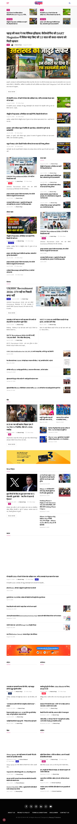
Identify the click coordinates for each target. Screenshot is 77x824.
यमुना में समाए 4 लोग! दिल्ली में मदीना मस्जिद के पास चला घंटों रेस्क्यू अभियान (28, 144)
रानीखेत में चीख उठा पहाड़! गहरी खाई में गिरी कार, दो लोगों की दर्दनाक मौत (20, 271)
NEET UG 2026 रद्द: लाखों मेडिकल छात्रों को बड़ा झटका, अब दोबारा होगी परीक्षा (54, 321)
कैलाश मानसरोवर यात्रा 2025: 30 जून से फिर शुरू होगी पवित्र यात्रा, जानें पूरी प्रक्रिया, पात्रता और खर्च (21, 713)
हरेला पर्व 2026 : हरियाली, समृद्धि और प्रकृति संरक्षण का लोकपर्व (21, 588)
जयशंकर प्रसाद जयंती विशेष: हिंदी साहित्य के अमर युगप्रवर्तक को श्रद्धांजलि (55, 788)
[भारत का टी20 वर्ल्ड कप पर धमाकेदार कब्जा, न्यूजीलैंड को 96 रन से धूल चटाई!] (63, 409)
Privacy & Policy (23, 812)
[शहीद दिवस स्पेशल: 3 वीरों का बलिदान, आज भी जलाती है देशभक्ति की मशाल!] (55, 743)
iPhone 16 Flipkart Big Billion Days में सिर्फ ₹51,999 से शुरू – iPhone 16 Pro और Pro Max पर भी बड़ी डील (48, 521)
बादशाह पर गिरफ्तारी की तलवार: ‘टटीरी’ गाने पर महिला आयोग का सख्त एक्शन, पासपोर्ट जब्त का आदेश (55, 705)
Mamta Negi (20, 717)
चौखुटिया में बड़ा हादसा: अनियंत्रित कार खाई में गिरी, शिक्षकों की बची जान (17, 23)
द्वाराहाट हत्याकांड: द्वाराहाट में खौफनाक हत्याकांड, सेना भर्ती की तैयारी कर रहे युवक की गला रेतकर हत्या (21, 195)
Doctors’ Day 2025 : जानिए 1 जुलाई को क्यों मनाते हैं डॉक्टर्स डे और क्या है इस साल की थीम (22, 788)
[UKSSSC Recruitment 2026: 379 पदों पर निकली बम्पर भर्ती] (22, 165)
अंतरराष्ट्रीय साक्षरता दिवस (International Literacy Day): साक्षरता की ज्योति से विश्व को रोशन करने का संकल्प (34, 616)
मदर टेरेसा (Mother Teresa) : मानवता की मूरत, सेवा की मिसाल (22, 634)
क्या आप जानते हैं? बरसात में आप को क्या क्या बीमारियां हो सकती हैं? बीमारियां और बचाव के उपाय (21, 779)
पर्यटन (10, 693)
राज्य (8, 10)
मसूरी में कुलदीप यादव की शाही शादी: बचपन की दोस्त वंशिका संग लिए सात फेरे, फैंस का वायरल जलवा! (46, 418)
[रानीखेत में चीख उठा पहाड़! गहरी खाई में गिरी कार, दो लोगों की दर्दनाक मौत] (66, 205)
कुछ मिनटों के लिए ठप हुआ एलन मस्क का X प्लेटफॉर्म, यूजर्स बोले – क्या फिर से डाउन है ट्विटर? (20, 496)
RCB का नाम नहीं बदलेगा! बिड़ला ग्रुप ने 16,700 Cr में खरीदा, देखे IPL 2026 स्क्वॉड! (20, 427)
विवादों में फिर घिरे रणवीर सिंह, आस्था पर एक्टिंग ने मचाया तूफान (54, 712)
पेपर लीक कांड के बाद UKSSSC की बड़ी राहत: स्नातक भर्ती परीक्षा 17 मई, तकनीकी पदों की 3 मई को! (30, 360)
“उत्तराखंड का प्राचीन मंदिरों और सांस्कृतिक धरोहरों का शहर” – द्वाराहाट (21, 705)
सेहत (17, 761)
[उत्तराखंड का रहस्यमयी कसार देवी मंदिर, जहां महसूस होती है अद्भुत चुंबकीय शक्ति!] (22, 675)
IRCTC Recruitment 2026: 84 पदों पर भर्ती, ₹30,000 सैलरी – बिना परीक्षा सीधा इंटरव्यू (21, 336)
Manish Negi (18, 45)
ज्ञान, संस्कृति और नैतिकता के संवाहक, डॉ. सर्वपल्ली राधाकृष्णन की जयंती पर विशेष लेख (55, 771)
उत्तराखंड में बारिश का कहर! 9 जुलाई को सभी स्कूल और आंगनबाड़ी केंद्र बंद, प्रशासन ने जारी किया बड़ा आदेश (19, 203)
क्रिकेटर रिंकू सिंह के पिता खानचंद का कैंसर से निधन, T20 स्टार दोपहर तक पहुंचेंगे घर (59, 429)
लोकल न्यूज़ (9, 19)
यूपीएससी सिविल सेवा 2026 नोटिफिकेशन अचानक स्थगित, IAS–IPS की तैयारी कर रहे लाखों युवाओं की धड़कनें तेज (33, 388)
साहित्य (43, 761)
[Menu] (8, 3)
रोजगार (10, 183)
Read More (11, 91)
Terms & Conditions (39, 812)
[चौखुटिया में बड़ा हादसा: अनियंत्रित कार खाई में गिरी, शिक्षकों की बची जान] (33, 21)
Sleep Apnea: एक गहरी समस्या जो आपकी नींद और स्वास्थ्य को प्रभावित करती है (21, 756)
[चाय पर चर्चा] (38, 3)
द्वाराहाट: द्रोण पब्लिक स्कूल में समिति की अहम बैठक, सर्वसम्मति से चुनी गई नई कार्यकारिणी (50, 23)
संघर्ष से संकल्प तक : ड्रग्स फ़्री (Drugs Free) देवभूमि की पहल (21, 625)
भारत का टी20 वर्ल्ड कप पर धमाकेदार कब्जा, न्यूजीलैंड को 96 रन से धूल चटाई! (63, 418)
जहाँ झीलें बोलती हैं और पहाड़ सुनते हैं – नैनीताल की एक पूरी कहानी (21, 721)
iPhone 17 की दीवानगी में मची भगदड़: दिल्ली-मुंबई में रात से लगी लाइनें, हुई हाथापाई (47, 491)
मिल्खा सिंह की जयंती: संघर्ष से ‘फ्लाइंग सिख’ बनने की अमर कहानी (21, 606)
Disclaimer (54, 812)
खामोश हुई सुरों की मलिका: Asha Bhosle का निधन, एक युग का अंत (55, 688)
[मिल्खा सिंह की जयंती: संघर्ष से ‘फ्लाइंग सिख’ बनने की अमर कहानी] (66, 608)
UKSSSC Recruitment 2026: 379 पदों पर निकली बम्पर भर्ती (20, 177)
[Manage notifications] (4, 819)
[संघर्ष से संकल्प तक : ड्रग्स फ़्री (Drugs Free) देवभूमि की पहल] (66, 627)
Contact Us (64, 812)
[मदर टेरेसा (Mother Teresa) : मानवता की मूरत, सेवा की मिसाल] (66, 636)
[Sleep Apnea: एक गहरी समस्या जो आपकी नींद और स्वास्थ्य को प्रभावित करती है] (22, 743)
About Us (11, 812)
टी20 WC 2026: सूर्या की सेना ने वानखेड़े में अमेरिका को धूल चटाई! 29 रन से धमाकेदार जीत (58, 438)
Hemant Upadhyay (56, 782)
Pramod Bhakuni (24, 759)
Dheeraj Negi (19, 774)
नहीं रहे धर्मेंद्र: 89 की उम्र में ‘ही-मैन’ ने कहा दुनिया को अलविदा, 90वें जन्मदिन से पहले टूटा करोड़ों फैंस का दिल (55, 720)
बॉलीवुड (43, 693)
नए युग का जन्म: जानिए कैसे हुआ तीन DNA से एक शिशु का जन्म (21, 772)
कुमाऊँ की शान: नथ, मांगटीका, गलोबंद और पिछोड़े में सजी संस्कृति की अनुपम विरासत (26, 597)
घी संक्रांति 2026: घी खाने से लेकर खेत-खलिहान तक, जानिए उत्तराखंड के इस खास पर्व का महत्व (50, 14)
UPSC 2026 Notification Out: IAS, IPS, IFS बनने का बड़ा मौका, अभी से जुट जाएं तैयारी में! (30, 351)
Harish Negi (20, 181)
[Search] (69, 3)
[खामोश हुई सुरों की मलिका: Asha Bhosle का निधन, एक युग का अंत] (55, 675)
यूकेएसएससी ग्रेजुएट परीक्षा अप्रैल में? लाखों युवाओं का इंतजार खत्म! (22, 379)
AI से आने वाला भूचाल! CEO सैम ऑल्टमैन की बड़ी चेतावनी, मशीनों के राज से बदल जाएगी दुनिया (47, 478)
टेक (9, 504)
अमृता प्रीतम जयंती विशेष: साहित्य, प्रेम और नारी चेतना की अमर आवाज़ (54, 779)
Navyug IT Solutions (55, 817)
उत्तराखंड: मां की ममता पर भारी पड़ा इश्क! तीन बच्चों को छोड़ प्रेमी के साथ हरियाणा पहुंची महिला (21, 321)
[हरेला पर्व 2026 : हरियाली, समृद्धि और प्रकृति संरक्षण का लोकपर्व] (66, 590)
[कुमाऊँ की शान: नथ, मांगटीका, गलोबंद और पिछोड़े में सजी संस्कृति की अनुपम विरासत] (66, 599)
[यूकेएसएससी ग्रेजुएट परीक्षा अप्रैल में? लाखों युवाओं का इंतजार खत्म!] (66, 381)
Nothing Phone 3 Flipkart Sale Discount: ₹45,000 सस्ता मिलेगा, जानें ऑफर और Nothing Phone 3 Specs (48, 505)
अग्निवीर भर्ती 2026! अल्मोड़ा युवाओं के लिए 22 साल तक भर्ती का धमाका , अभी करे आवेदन (27, 369)
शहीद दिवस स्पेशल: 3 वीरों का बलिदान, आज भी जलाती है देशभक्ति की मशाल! (54, 756)
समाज (42, 10)
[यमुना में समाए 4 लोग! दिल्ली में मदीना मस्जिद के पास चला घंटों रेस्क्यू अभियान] (63, 147)
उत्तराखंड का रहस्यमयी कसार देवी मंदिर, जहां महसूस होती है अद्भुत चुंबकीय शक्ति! (20, 688)
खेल (9, 434)
